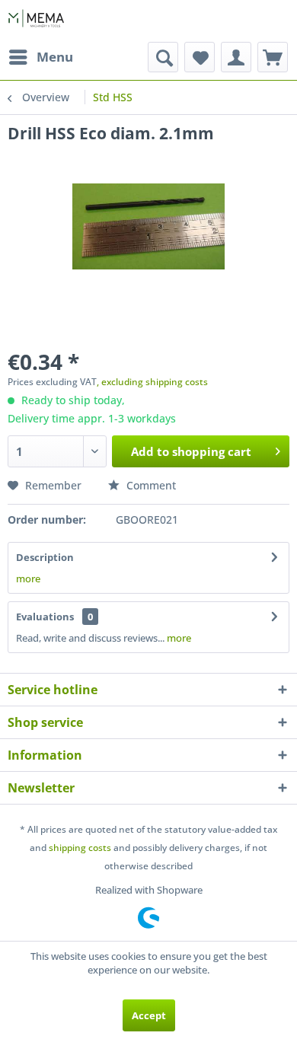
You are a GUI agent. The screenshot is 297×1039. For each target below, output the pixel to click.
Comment (149, 485)
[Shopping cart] (272, 57)
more (28, 578)
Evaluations (45, 616)
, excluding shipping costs (152, 381)
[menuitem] (40, 57)
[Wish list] (199, 57)
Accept (149, 1015)
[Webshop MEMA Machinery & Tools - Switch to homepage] (36, 21)
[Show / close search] (163, 57)
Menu (55, 56)
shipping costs (80, 847)
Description (45, 557)
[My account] (236, 57)
